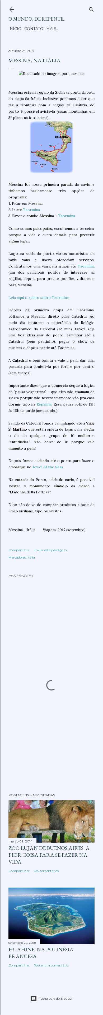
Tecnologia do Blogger (56, 998)
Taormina (31, 209)
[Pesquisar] (91, 8)
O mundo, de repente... (36, 19)
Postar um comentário (51, 965)
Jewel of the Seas (47, 467)
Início (14, 28)
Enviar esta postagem (50, 550)
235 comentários (46, 871)
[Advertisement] (51, 747)
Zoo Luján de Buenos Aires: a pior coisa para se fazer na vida (49, 855)
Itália (31, 557)
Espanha (44, 404)
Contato (33, 28)
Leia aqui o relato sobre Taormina (38, 297)
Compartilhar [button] (19, 550)
